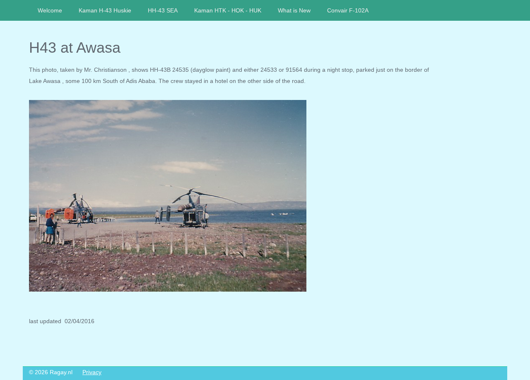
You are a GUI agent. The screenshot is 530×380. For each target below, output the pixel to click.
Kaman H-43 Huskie (105, 10)
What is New (294, 10)
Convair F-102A (348, 10)
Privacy (91, 372)
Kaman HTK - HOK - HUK (227, 10)
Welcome (50, 10)
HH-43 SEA (163, 10)
